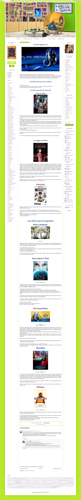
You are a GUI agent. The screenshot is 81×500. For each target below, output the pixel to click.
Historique (60, 480)
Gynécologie (36, 480)
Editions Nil (10, 121)
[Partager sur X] (46, 423)
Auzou (9, 92)
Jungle (9, 163)
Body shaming (68, 102)
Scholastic (10, 215)
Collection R (45, 478)
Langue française (48, 482)
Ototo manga (10, 199)
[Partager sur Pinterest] (48, 423)
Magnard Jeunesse (11, 187)
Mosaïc (9, 193)
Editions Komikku (11, 117)
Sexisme (67, 114)
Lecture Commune (54, 482)
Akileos (9, 86)
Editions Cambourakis (11, 109)
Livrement (67, 178)
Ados (15, 477)
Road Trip (33, 485)
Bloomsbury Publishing (12, 97)
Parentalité (50, 484)
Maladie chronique (40, 483)
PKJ (8, 202)
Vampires (46, 487)
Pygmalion (10, 210)
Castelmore (10, 99)
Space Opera (46, 486)
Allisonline (68, 132)
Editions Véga (10, 135)
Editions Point (10, 126)
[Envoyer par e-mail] (44, 423)
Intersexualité (68, 76)
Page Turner (43, 484)
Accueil (19, 38)
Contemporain (66, 478)
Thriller (8, 487)
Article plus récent (24, 468)
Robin (9, 77)
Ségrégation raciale (64, 486)
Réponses (25, 439)
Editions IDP (10, 115)
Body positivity (68, 65)
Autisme (67, 63)
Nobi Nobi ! (10, 197)
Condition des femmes (52, 478)
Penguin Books (10, 204)
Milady (9, 191)
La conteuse (68, 145)
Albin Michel (10, 87)
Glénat (9, 151)
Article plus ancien (57, 468)
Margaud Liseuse (69, 189)
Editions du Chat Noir (11, 139)
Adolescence (68, 59)
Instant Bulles (27, 482)
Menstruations (63, 483)
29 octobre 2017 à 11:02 (36, 431)
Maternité (59, 483)
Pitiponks (67, 193)
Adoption (13, 477)
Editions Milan (10, 120)
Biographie (12, 478)
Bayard (9, 94)
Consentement (58, 478)
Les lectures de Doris (69, 164)
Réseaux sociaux (52, 485)
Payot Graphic (10, 203)
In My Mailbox (17, 482)
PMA (66, 81)
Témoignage (33, 487)
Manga (51, 483)
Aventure (71, 477)
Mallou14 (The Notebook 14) (27, 431)
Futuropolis (10, 147)
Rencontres (30, 485)
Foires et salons (10, 480)
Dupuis (9, 104)
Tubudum (67, 198)
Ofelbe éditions (10, 198)
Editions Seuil (10, 130)
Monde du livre (67, 483)
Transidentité (68, 90)
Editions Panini (10, 122)
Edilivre (9, 105)
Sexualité (67, 88)
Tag (70, 486)
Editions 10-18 (10, 106)
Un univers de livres (69, 201)
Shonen (31, 486)
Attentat (52, 477)
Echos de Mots (68, 142)
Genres (43, 38)
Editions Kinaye (10, 116)
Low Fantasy (36, 483)
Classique (41, 478)
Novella (32, 484)
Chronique (36, 38)
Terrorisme (67, 116)
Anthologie (39, 477)
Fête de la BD (21, 480)
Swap (61, 486)
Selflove (15, 486)
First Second (10, 140)
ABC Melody (10, 82)
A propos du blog (27, 38)
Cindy (9, 73)
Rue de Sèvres (10, 214)
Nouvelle (26, 484)
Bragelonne (10, 98)
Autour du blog (51, 38)
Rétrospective (57, 485)
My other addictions (41, 424)
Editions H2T (10, 114)
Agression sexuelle (69, 98)
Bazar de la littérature (69, 134)
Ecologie (67, 69)
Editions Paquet (10, 123)
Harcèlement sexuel (69, 108)
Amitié (34, 477)
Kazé (9, 165)
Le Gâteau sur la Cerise (12, 175)
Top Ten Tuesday (15, 487)
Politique (70, 484)
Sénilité (68, 486)
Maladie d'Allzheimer (46, 483)
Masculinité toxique (69, 110)
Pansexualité (47, 484)
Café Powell (68, 136)
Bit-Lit (18, 478)
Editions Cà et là (10, 111)
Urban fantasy (40, 487)
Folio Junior (10, 146)
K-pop (41, 482)
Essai (48, 479)
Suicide (67, 115)
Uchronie (36, 487)
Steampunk (49, 486)
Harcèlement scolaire (69, 107)
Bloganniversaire (22, 478)
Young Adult (53, 487)
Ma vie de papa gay (69, 186)
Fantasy (64, 479)
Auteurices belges (56, 477)
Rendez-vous (61, 38)
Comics (48, 478)
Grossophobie (68, 104)
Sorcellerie (36, 486)
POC (66, 82)
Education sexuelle (69, 70)
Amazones (32, 477)
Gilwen (9, 74)
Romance (48, 485)
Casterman (10, 100)
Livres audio (31, 483)
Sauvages (67, 196)
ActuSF (9, 83)
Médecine (16, 484)
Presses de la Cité (11, 209)
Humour (71, 480)
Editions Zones (10, 136)
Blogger (48, 492)
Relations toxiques (69, 113)
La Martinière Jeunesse (12, 171)
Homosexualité (68, 74)
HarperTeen (10, 157)
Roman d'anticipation (38, 485)
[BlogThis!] (45, 423)
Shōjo (34, 486)
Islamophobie (68, 109)
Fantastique (60, 479)
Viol (66, 119)
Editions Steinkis (11, 133)
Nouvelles (29, 484)
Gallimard (9, 148)
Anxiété (43, 477)
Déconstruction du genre (70, 68)
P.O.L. (9, 201)
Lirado (67, 176)
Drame (19, 479)
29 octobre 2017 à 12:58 (35, 441)
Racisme (26, 485)
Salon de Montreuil (68, 485)
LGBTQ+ (67, 77)
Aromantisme (68, 60)
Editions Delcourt (11, 112)
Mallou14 (10, 76)
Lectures (69, 482)
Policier (68, 484)
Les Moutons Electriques (12, 183)
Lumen (9, 186)
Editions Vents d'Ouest (11, 134)
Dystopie (21, 479)
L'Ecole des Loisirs (11, 170)
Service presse (20, 486)
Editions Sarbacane (11, 129)
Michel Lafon (10, 190)
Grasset (9, 153)
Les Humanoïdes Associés (11, 179)
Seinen (13, 486)
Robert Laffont (10, 213)
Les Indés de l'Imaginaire (10, 181)
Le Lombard (10, 176)
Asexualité (67, 62)
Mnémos (9, 192)
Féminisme (17, 480)
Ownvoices (67, 80)
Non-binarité (23, 484)
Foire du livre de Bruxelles (70, 479)
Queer (67, 87)
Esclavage (67, 103)
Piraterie (53, 484)
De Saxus (9, 103)
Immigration (12, 482)
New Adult (19, 484)
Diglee (67, 140)
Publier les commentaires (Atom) (29, 470)
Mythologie (13, 484)
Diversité (11, 479)
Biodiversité (8, 478)
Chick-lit (38, 478)
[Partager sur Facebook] (47, 423)
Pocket (9, 208)
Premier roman (14, 485)
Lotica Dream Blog (69, 180)
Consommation (62, 478)
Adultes (18, 477)
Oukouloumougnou (69, 191)
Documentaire (15, 479)
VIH (44, 487)
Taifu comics (10, 219)
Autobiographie (67, 477)
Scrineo (9, 216)
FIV (66, 71)
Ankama (9, 89)
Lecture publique (64, 482)
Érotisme (56, 487)
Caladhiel (10, 72)
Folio (9, 145)
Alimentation (28, 477)
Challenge (35, 478)
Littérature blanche (12, 483)
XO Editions (10, 221)
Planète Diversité (69, 194)
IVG (66, 75)
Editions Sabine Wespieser (10, 128)
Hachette (9, 156)
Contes (71, 478)
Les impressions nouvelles (10, 185)
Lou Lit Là (67, 181)
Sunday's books (56, 486)
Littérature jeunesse (19, 483)
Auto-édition (10, 91)
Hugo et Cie (10, 159)
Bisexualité (67, 64)
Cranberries (27, 441)
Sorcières (39, 486)
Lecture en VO (60, 482)
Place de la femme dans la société (61, 484)
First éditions (10, 141)
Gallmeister (10, 150)
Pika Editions (10, 207)
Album (26, 477)
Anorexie (67, 99)
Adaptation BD (9, 477)
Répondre (24, 437)
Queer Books (23, 485)
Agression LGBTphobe (69, 97)
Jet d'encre (10, 162)
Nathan (9, 196)
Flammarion (10, 142)
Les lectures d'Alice (69, 159)
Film (37, 424)
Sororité (67, 89)
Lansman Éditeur (11, 174)
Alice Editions (10, 88)
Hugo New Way (10, 158)
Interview (35, 482)
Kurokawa (9, 169)
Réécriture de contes (62, 485)
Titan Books (10, 220)
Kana (9, 164)
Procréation (17, 485)
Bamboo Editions (11, 93)
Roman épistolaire (43, 485)
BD (73, 477)
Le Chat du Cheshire (69, 155)
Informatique (23, 482)
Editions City (10, 110)
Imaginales (8, 482)
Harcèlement (68, 105)
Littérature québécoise (26, 483)
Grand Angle (10, 152)
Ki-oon (9, 168)
